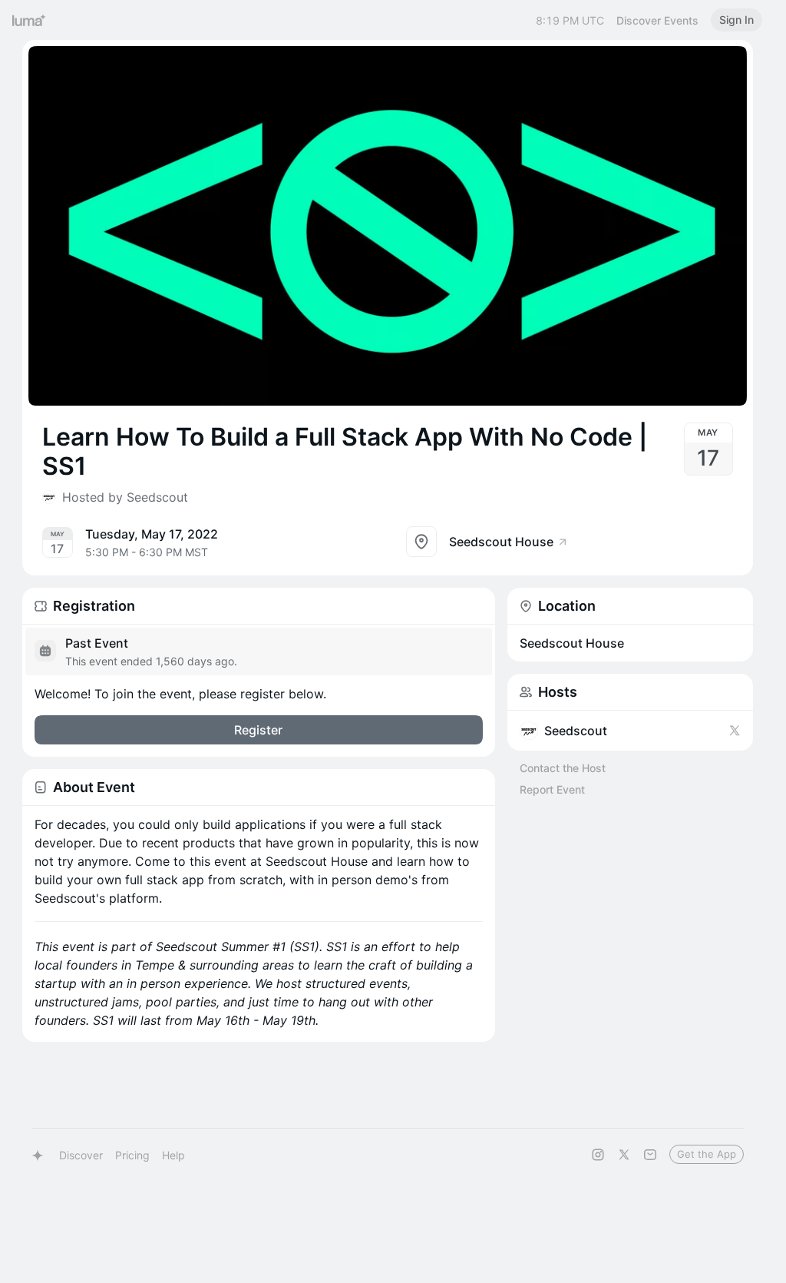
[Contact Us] (650, 1155)
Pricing (132, 1155)
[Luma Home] (29, 20)
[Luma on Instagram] (598, 1155)
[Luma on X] (624, 1155)
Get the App (706, 1154)
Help (173, 1155)
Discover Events (657, 20)
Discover (81, 1155)
